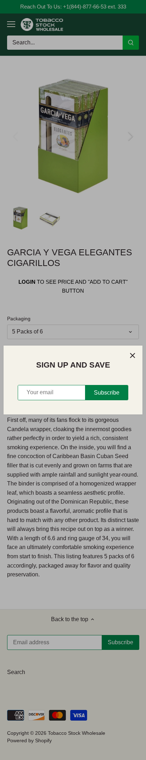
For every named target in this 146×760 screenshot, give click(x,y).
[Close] (132, 355)
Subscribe (106, 393)
